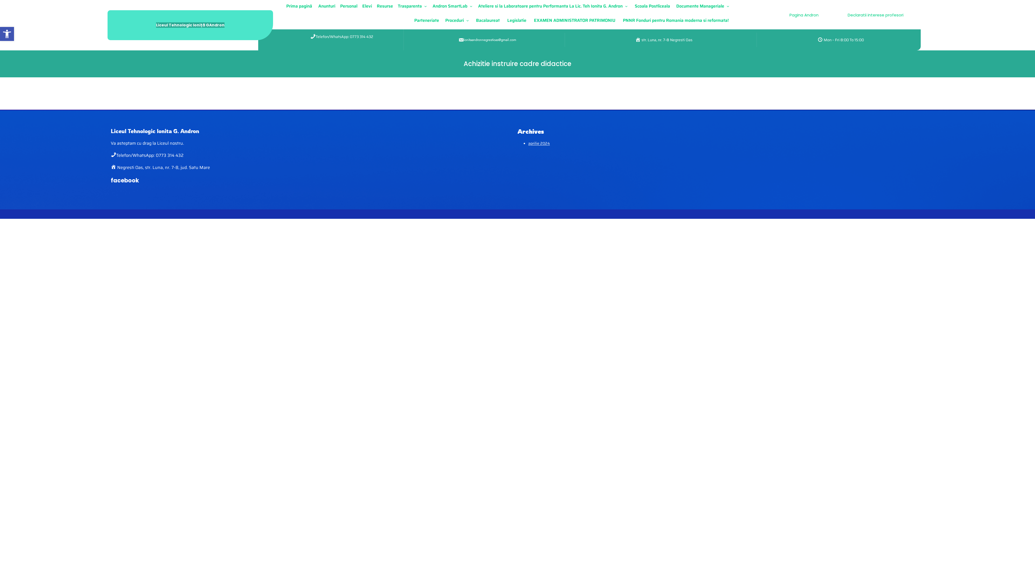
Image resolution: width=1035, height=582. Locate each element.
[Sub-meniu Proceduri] (468, 20)
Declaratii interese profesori (875, 15)
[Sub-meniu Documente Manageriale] (729, 6)
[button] (7, 34)
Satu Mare (199, 167)
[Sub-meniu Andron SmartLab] (472, 6)
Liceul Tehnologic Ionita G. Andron (155, 131)
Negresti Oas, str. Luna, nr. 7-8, (148, 167)
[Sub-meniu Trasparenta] (426, 6)
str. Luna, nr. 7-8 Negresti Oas (666, 40)
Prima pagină (299, 6)
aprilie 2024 (539, 143)
